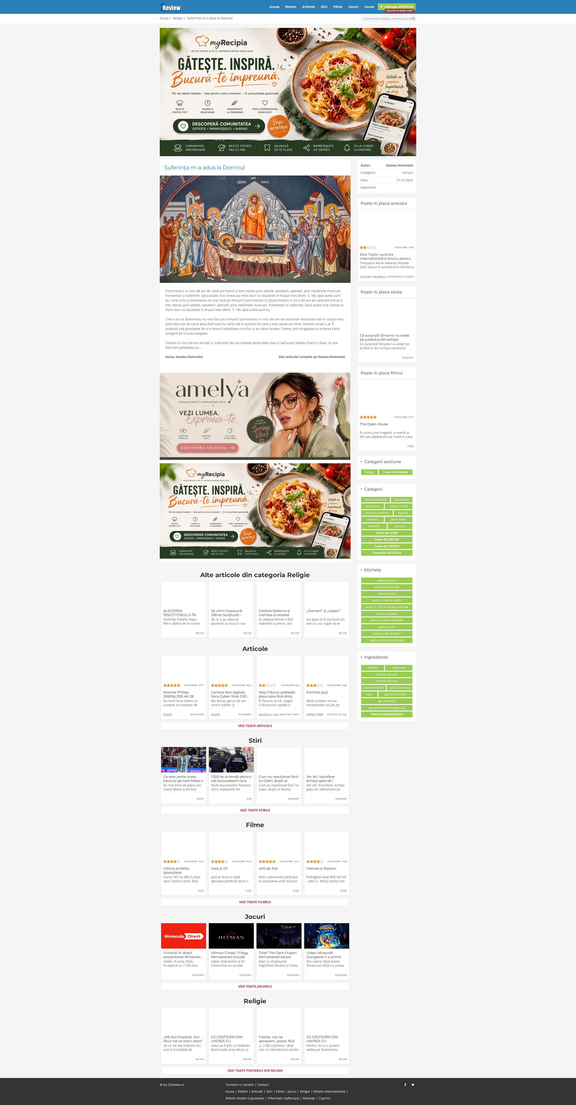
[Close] (325, 494)
